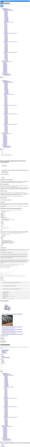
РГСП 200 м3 (6, 51)
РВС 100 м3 (6, 375)
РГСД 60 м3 (6, 58)
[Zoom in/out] (2, 369)
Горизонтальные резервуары (5, 349)
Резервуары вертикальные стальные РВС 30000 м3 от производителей (12, 334)
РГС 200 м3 (6, 32)
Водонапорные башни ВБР (5, 60)
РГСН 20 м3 (6, 36)
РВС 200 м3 (6, 11)
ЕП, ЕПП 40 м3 (5, 68)
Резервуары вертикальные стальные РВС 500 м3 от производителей (12, 329)
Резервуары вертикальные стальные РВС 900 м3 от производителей (12, 331)
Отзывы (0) (3, 177)
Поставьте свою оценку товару (4, 266)
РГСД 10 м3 (6, 126)
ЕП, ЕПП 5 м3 (5, 62)
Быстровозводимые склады (6, 147)
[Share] (1, 369)
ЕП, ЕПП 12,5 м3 (5, 65)
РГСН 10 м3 (6, 107)
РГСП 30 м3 (6, 46)
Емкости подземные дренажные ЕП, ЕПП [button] (7, 61)
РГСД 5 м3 (6, 53)
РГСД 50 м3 (6, 130)
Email (1, 274)
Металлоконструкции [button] (4, 73)
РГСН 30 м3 (6, 37)
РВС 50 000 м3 (6, 21)
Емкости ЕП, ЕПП (4, 352)
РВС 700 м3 (6, 14)
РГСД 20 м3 (6, 55)
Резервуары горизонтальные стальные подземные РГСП (10, 406)
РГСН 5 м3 (6, 34)
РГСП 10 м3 (6, 43)
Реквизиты (3, 361)
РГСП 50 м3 (6, 47)
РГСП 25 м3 (6, 45)
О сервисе (3, 355)
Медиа (2, 356)
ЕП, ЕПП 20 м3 (5, 66)
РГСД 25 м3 (6, 128)
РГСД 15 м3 (6, 419)
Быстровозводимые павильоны (7, 74)
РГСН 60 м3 (6, 39)
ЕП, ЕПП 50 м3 (5, 69)
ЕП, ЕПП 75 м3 (5, 71)
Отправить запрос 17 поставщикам (4, 174)
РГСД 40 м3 (6, 57)
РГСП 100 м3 (6, 50)
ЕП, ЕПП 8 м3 (5, 63)
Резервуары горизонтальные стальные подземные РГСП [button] (10, 41)
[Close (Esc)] (0, 369)
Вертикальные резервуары (5, 350)
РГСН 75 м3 (6, 40)
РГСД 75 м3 (6, 59)
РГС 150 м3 (6, 396)
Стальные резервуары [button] (4, 8)
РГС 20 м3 (6, 25)
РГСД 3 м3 (6, 417)
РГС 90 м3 (6, 30)
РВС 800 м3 (6, 15)
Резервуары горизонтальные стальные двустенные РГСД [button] (10, 52)
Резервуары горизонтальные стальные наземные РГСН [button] (10, 105)
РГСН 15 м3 (6, 35)
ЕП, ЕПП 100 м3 (5, 72)
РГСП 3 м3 (6, 42)
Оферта (3, 362)
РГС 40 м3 (6, 27)
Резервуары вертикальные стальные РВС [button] (8, 10)
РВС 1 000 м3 (6, 16)
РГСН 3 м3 (6, 398)
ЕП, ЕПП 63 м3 (5, 70)
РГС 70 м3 (6, 29)
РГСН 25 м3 (6, 109)
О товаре (3, 444)
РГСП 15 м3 (6, 44)
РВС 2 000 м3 (6, 17)
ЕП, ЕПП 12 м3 (5, 64)
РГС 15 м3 (6, 24)
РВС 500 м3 (6, 13)
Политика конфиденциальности (6, 357)
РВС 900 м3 (6, 88)
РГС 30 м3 (6, 26)
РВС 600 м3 (6, 86)
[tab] (16, 177)
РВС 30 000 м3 (6, 20)
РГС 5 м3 (6, 23)
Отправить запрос (2, 446)
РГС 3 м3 (6, 22)
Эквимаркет (1, 5)
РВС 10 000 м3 (6, 19)
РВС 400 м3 (6, 377)
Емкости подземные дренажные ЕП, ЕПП (7, 426)
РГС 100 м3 (6, 31)
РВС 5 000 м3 (6, 18)
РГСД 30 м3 (6, 56)
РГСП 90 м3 (6, 49)
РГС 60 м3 (6, 28)
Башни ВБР (3, 351)
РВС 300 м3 (6, 84)
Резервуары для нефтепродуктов (7, 9)
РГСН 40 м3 (6, 38)
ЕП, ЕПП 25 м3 (5, 67)
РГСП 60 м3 (6, 48)
